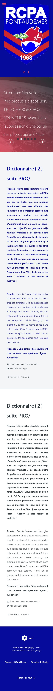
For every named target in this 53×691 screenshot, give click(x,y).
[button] (18, 139)
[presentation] (10, 142)
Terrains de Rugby (40, 662)
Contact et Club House (15, 662)
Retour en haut (25, 677)
